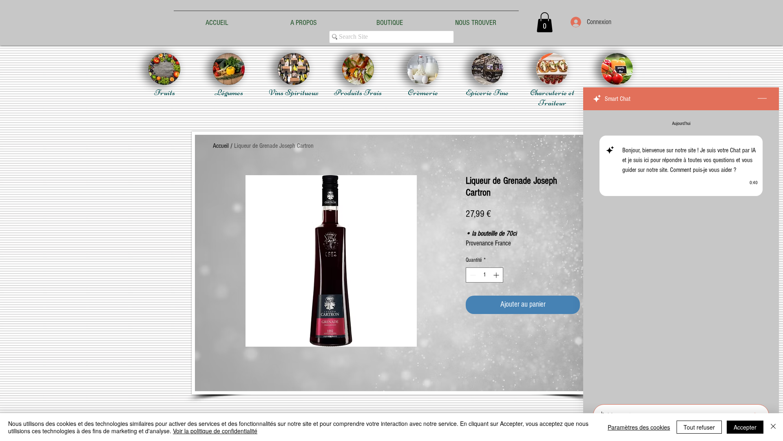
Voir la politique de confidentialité (215, 431)
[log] (681, 254)
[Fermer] (773, 427)
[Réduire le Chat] (762, 98)
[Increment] (497, 275)
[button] (544, 22)
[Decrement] (472, 275)
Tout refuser (699, 427)
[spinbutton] (484, 275)
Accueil (221, 145)
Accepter (745, 427)
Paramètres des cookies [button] (639, 427)
